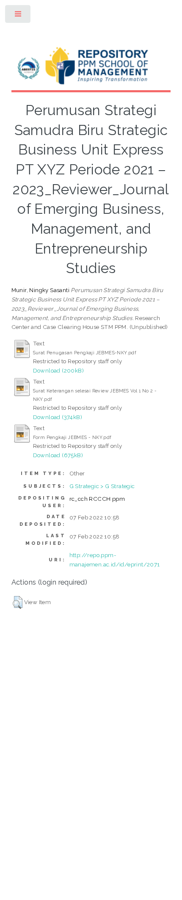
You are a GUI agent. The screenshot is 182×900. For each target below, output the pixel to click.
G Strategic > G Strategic (102, 486)
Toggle (18, 16)
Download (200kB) (58, 370)
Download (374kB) (57, 417)
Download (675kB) (58, 455)
